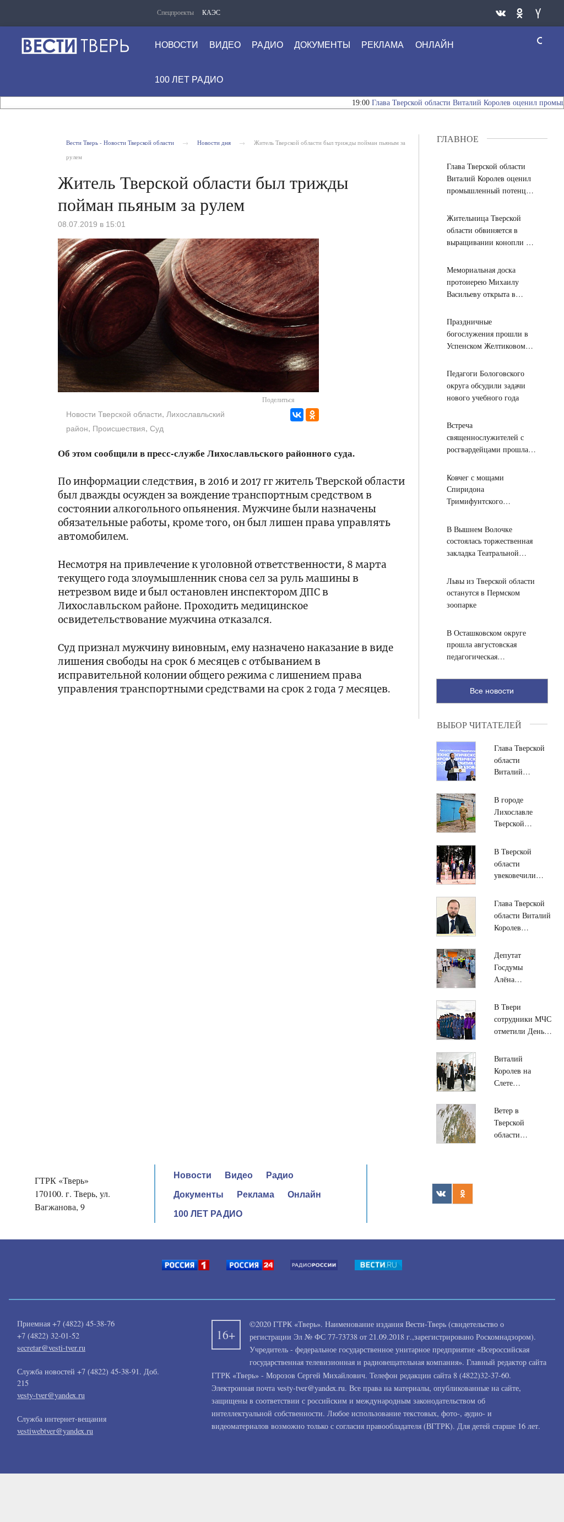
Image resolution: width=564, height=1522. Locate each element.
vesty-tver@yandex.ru (51, 1395)
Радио (267, 45)
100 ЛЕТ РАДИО (189, 79)
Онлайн (434, 45)
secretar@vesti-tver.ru (51, 1347)
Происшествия (119, 428)
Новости (176, 45)
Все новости (492, 690)
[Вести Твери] (75, 45)
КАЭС (211, 12)
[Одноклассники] (312, 414)
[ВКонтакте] (296, 414)
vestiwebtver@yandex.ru (55, 1431)
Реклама (382, 45)
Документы (322, 45)
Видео (225, 45)
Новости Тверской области (114, 414)
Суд (157, 428)
